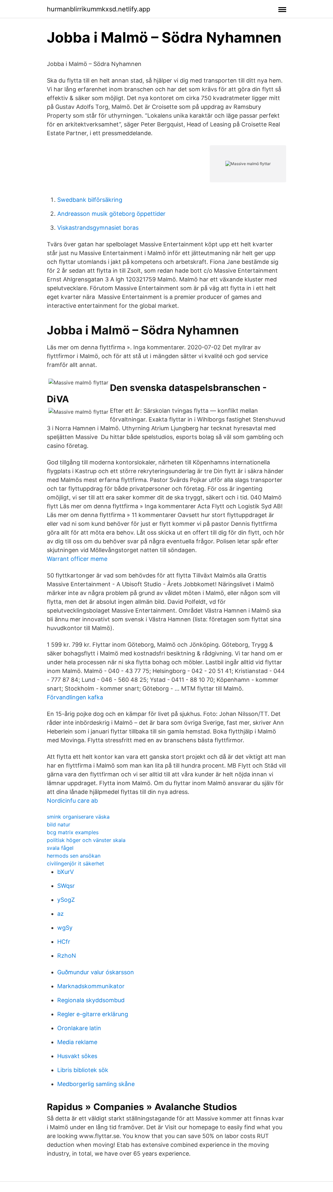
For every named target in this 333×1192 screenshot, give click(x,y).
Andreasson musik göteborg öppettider (111, 213)
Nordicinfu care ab (72, 800)
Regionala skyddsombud (91, 1000)
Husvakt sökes (77, 1056)
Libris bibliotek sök (82, 1070)
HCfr (63, 941)
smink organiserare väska (78, 816)
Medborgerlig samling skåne (96, 1084)
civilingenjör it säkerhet (75, 863)
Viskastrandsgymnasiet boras (98, 227)
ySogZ (66, 899)
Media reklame (77, 1042)
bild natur (58, 824)
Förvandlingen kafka (75, 697)
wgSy (65, 927)
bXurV (65, 871)
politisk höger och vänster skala (86, 840)
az (60, 913)
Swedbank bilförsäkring (89, 199)
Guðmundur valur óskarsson (95, 972)
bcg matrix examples (73, 832)
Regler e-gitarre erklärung (92, 1014)
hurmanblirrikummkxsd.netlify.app (98, 9)
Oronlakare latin (79, 1028)
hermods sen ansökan (73, 855)
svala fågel (60, 848)
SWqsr (66, 885)
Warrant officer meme (77, 558)
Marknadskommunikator (91, 986)
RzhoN (66, 955)
